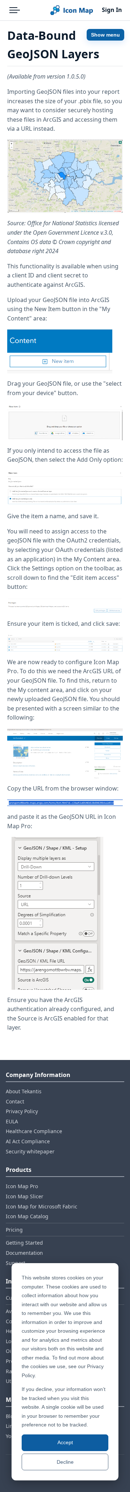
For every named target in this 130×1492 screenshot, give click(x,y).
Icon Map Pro (22, 1186)
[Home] (71, 10)
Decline (65, 1462)
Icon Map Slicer (24, 1196)
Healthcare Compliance (34, 1131)
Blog (11, 1416)
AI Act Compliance (28, 1141)
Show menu (105, 35)
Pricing (14, 1229)
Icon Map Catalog (27, 1216)
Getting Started (24, 1242)
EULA (12, 1121)
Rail (10, 1371)
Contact (15, 1101)
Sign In (112, 10)
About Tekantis (24, 1091)
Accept (65, 1442)
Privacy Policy (22, 1111)
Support (15, 1263)
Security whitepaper (30, 1151)
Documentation (24, 1252)
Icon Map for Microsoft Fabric (41, 1206)
